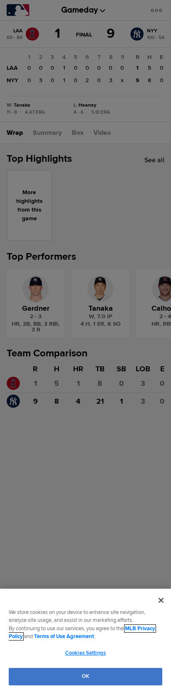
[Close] (161, 600)
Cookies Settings (85, 653)
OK (85, 676)
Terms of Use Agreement (64, 636)
